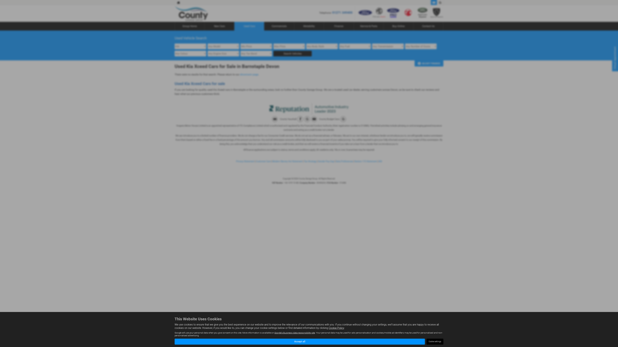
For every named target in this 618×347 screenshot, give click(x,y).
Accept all (299, 341)
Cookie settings (435, 341)
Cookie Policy (336, 327)
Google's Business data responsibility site (294, 332)
